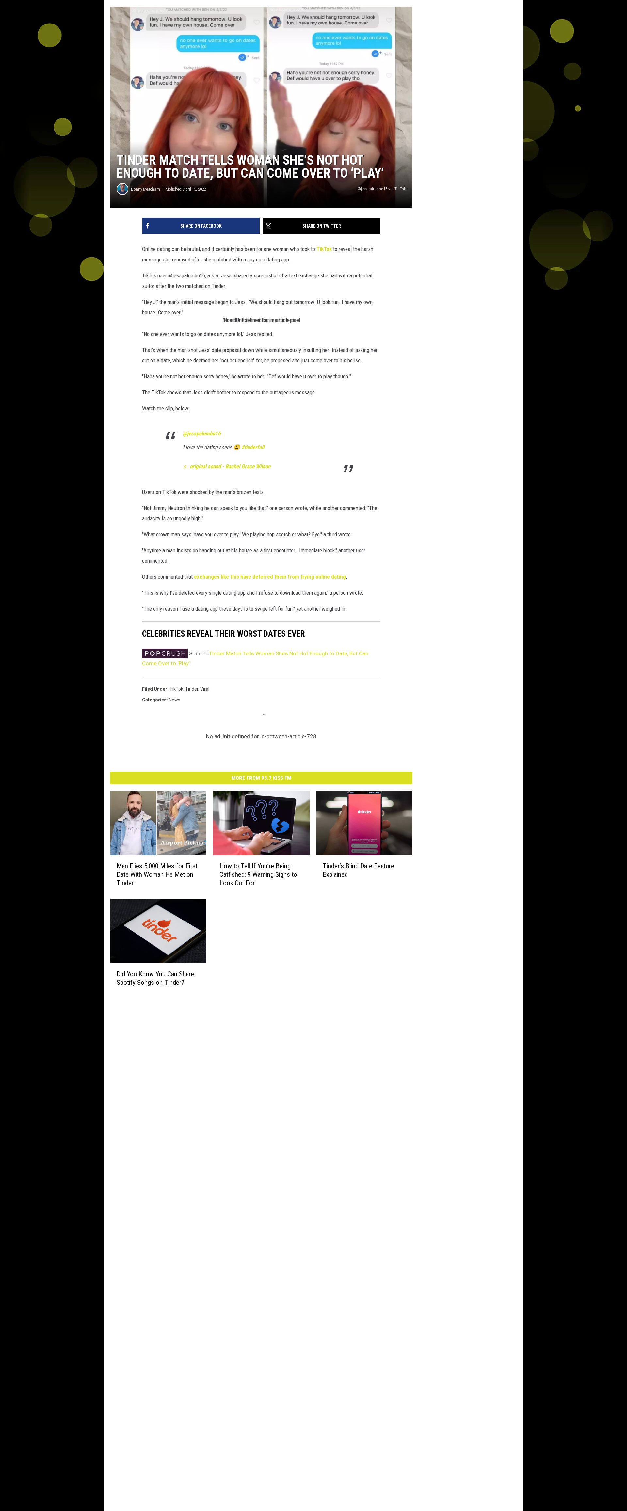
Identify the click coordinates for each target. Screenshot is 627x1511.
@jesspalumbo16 (202, 433)
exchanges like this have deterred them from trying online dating (270, 577)
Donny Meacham (145, 189)
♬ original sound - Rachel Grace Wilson (226, 466)
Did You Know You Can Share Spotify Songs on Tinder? (155, 978)
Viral (204, 689)
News (174, 699)
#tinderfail (252, 447)
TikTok (324, 249)
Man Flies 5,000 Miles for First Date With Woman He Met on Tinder (157, 874)
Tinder (191, 689)
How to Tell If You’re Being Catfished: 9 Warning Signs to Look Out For (258, 874)
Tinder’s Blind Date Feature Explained (358, 870)
